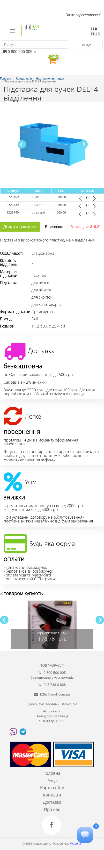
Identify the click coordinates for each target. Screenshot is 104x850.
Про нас (52, 809)
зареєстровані (88, 15)
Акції (52, 780)
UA (94, 29)
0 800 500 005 (20, 52)
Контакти (52, 795)
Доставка (52, 802)
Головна (52, 773)
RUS (95, 34)
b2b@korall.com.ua (55, 694)
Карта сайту (52, 787)
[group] (52, 625)
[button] (83, 144)
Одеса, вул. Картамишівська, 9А (52, 704)
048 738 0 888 (55, 685)
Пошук (86, 45)
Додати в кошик (20, 226)
